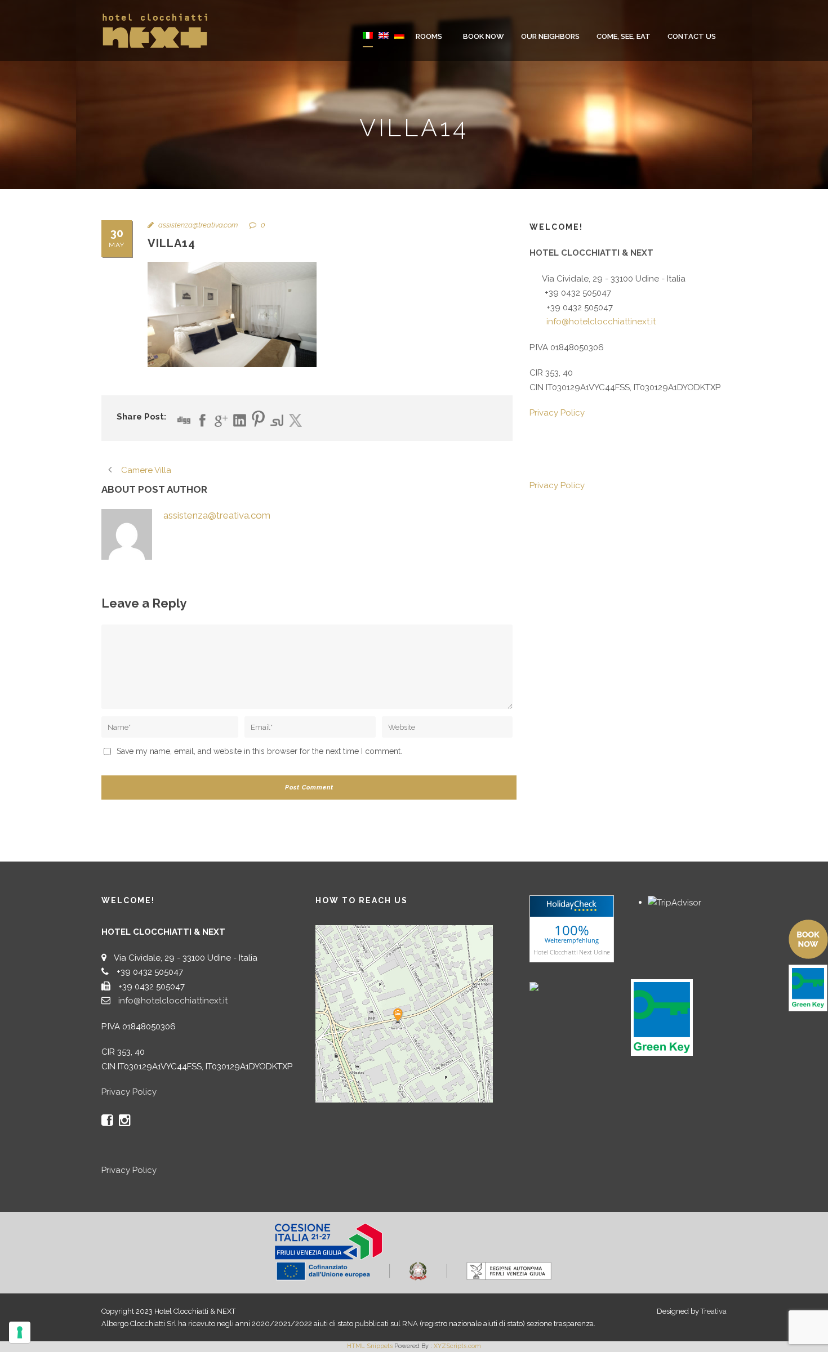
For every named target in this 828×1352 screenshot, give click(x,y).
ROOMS (429, 36)
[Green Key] (662, 1017)
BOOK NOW (483, 36)
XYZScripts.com (457, 1346)
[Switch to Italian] (368, 43)
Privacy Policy (557, 413)
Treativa (714, 1311)
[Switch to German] (399, 43)
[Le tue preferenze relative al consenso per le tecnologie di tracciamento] (19, 1332)
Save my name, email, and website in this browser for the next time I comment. (259, 751)
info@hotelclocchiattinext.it (601, 321)
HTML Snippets (370, 1346)
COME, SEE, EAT (623, 36)
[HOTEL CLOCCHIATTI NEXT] (557, 986)
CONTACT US (691, 36)
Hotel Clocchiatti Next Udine (571, 952)
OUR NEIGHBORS (550, 36)
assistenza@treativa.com (198, 225)
